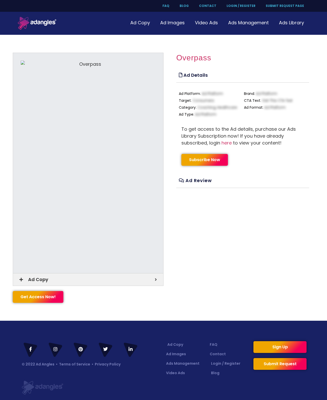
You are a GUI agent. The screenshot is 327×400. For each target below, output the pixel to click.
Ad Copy (140, 22)
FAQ (165, 6)
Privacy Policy (108, 364)
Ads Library (291, 22)
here (226, 143)
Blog (184, 6)
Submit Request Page (285, 6)
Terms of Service (74, 364)
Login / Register (241, 6)
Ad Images (172, 22)
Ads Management (248, 22)
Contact (207, 6)
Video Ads (206, 22)
